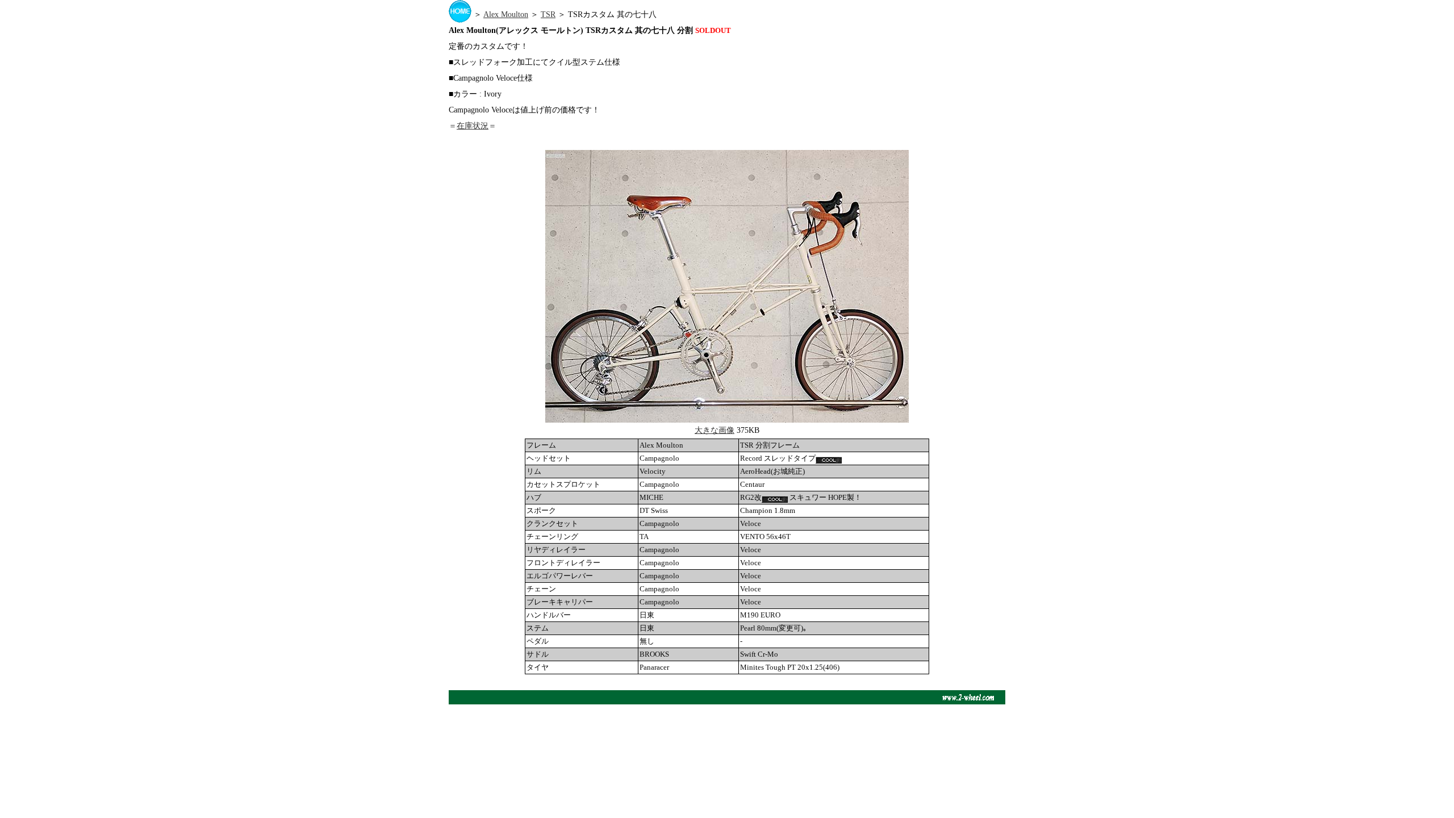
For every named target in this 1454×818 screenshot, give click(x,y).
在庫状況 (472, 126)
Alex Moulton (505, 14)
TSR (548, 14)
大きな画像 (714, 430)
